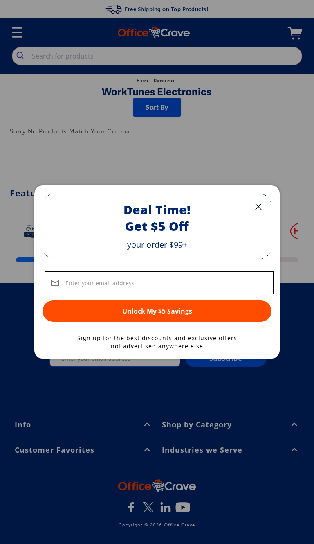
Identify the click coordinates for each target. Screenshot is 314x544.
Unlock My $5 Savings (157, 311)
